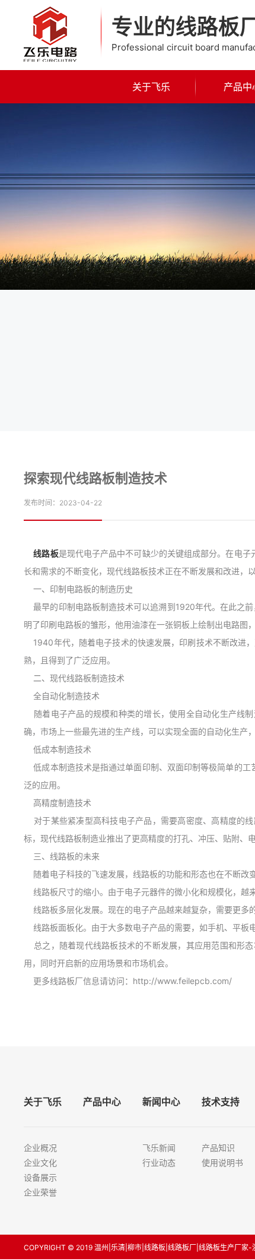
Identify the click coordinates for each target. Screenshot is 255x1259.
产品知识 (218, 1148)
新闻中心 (161, 1102)
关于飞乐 (151, 87)
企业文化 (40, 1162)
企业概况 (40, 1148)
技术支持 (221, 1102)
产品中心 (102, 1102)
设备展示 (40, 1177)
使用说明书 (222, 1162)
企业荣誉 (40, 1192)
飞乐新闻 (159, 1148)
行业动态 (159, 1162)
